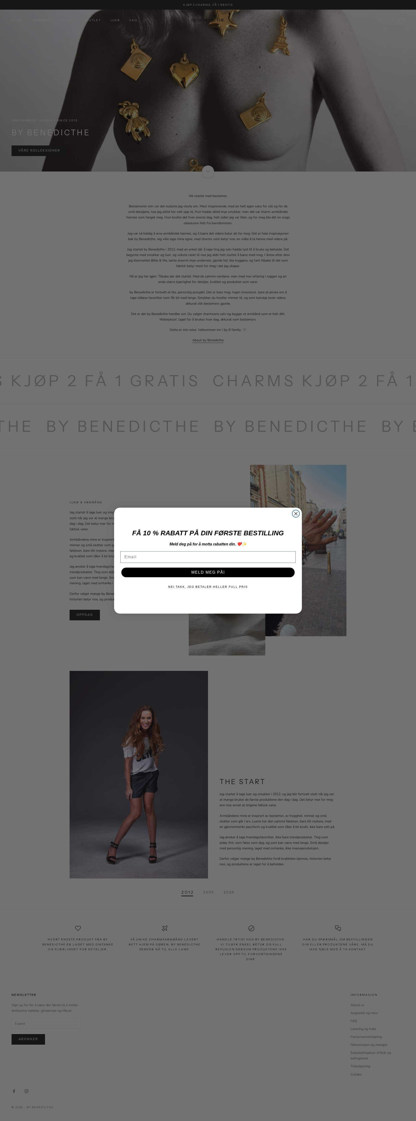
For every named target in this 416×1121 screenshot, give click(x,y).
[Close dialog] (295, 513)
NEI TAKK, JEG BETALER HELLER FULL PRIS (208, 587)
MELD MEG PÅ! (208, 572)
